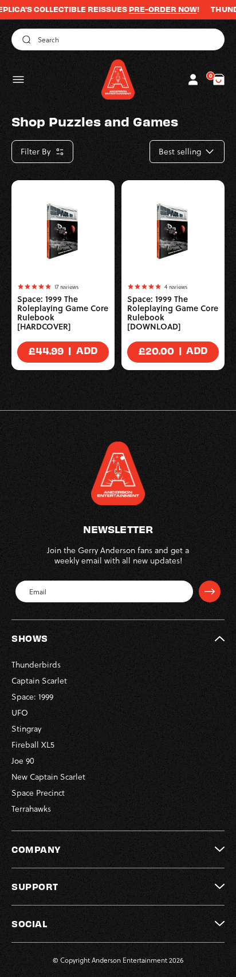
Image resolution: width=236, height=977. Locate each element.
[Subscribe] (210, 591)
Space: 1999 (32, 696)
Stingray (26, 728)
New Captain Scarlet (48, 777)
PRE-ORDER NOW (154, 9)
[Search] (24, 39)
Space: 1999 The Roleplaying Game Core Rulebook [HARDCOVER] (62, 313)
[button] (18, 79)
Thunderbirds (36, 664)
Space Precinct (38, 793)
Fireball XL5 (32, 744)
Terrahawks (31, 809)
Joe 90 (22, 760)
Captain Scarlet (39, 680)
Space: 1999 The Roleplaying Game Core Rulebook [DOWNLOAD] (172, 313)
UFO (19, 712)
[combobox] (118, 39)
